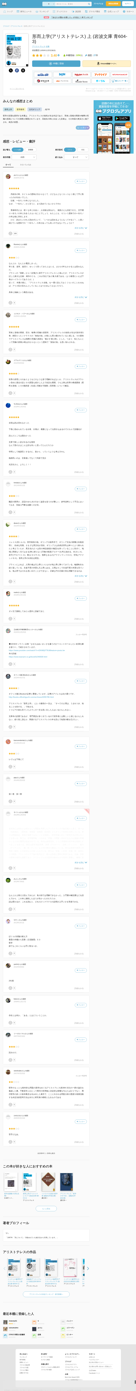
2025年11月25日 (20, 316)
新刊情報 (22, 1359)
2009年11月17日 (20, 1002)
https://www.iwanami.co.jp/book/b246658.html (28, 657)
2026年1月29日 (19, 247)
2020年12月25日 (20, 632)
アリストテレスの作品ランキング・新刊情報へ (46, 1294)
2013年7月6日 (19, 882)
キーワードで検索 (47, 1357)
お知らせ (92, 1357)
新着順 (30, 150)
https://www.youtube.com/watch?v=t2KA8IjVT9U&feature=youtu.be (37, 650)
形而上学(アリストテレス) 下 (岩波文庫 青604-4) (31, 1196)
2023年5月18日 (19, 526)
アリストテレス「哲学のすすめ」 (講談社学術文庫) (68, 1196)
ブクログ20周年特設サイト (74, 1380)
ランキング (23, 1357)
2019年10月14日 (20, 595)
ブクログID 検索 (46, 1369)
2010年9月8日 (19, 967)
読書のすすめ (24, 1373)
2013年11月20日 (20, 815)
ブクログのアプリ (71, 1364)
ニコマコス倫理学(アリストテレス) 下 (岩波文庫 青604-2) (52, 1281)
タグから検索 (45, 1359)
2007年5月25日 (19, 1073)
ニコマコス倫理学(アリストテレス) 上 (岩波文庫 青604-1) (15, 1281)
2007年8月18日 (19, 1036)
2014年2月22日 (19, 780)
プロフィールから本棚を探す (50, 1367)
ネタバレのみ (25, 165)
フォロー (81, 181)
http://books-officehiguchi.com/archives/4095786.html (31, 697)
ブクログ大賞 (24, 1367)
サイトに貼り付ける (17, 89)
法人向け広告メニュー (96, 1362)
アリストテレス (38, 46)
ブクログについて (71, 1357)
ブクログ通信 (24, 1370)
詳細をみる (79, 234)
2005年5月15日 (19, 1118)
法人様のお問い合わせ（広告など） (100, 1366)
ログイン (128, 4)
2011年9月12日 (19, 485)
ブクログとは (98, 4)
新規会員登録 (113, 4)
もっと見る (81, 128)
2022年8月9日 (19, 363)
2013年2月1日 (19, 923)
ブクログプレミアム (71, 1367)
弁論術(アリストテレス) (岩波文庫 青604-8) (33, 1281)
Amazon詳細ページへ (108, 64)
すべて (8, 165)
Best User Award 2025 (72, 1377)
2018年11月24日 (20, 407)
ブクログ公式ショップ (72, 1369)
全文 (83, 150)
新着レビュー (24, 1362)
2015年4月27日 (19, 678)
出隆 (47, 46)
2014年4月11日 (19, 743)
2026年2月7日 (19, 178)
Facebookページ (94, 1373)
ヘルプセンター (94, 1359)
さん (18, 175)
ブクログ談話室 (25, 1365)
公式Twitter (92, 1370)
